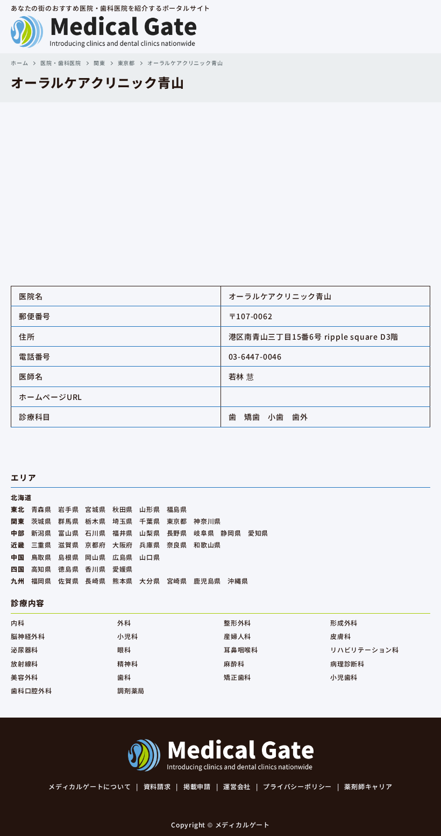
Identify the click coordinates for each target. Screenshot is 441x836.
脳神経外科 (28, 636)
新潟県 (41, 532)
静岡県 (230, 532)
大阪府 (122, 544)
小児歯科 (344, 677)
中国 (18, 556)
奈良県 (177, 544)
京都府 (95, 544)
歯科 (124, 677)
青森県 (41, 509)
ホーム (19, 63)
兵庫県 (149, 544)
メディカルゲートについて (89, 786)
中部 (18, 532)
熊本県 (122, 580)
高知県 (41, 568)
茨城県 (41, 520)
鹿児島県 (207, 580)
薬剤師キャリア (368, 786)
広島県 (122, 556)
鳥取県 (41, 556)
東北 (18, 509)
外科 (124, 622)
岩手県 (68, 509)
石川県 (95, 532)
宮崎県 (177, 580)
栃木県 (95, 520)
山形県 (149, 509)
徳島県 (68, 568)
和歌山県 (207, 544)
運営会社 (237, 786)
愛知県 (258, 532)
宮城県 (95, 509)
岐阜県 (204, 532)
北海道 (21, 497)
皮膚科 (340, 636)
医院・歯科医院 (60, 63)
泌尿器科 (24, 649)
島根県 (68, 556)
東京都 (126, 63)
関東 (99, 63)
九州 (18, 580)
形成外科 (344, 622)
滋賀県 (68, 544)
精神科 (127, 663)
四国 (18, 568)
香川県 (95, 568)
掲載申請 (197, 786)
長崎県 (95, 580)
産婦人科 (237, 636)
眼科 (124, 649)
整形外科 (237, 622)
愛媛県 (122, 568)
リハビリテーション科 (364, 649)
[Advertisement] (220, 183)
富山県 (68, 532)
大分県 (149, 580)
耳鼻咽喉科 (241, 649)
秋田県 (122, 509)
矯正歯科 (237, 677)
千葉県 (149, 520)
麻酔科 (234, 663)
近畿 (18, 544)
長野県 (177, 532)
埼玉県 (122, 520)
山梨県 (149, 532)
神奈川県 (207, 520)
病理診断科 (347, 663)
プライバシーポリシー (297, 786)
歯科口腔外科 (31, 690)
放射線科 (24, 663)
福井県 (122, 532)
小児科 (127, 636)
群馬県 (68, 520)
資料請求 (157, 786)
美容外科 (24, 677)
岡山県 (95, 556)
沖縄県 (237, 580)
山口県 (149, 556)
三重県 (41, 544)
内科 (18, 622)
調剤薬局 (131, 690)
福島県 (177, 509)
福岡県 (41, 580)
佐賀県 (68, 580)
